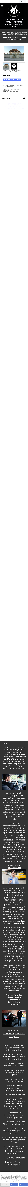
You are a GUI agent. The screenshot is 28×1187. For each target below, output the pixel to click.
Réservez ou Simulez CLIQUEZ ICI (12, 79)
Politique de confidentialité (12, 1181)
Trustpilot (5, 743)
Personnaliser (5, 1184)
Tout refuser (14, 1184)
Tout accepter (23, 1184)
